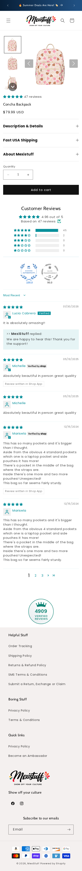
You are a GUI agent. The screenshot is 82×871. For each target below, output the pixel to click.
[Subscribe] (68, 829)
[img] (13, 307)
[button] (8, 20)
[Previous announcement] (7, 5)
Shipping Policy (20, 656)
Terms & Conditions (24, 720)
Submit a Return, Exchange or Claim (36, 684)
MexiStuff (33, 863)
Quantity (9, 166)
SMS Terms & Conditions (27, 675)
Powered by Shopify (53, 863)
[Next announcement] (74, 5)
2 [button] (36, 575)
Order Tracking (20, 646)
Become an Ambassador (27, 756)
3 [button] (42, 575)
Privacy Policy (19, 710)
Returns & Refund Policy (27, 665)
